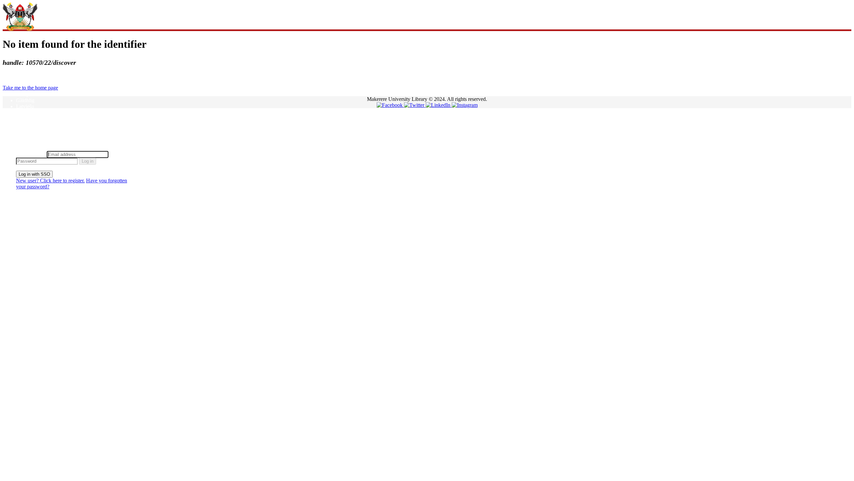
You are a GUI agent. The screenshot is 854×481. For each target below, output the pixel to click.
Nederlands (28, 118)
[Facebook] (390, 105)
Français (25, 94)
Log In (23, 148)
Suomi (23, 136)
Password (120, 154)
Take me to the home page (30, 88)
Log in (87, 161)
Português (26, 124)
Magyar (24, 112)
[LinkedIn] (439, 105)
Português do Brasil (36, 130)
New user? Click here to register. (50, 180)
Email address (30, 154)
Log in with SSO (34, 174)
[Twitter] (415, 105)
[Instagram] (465, 105)
